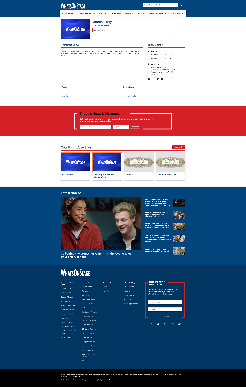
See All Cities (65, 337)
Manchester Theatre (68, 327)
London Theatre (66, 288)
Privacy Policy (98, 380)
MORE (177, 147)
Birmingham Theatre (68, 305)
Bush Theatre (156, 67)
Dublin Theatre (66, 293)
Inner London (109, 25)
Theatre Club (117, 13)
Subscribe (135, 127)
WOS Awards (141, 13)
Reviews (85, 291)
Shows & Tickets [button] (68, 13)
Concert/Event (99, 30)
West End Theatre (88, 299)
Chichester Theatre (68, 310)
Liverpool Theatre (67, 322)
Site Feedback (129, 295)
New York (106, 291)
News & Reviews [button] (86, 13)
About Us (127, 299)
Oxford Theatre (87, 350)
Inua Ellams (66, 96)
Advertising (128, 291)
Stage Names (129, 287)
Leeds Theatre (66, 318)
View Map (154, 74)
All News (85, 361)
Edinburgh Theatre (67, 314)
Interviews (85, 295)
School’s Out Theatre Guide (159, 13)
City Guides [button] (102, 13)
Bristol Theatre (87, 316)
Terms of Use (108, 380)
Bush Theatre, (97, 25)
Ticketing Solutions (131, 304)
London (106, 287)
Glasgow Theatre (67, 297)
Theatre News (87, 287)
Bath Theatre (65, 301)
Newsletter (129, 13)
